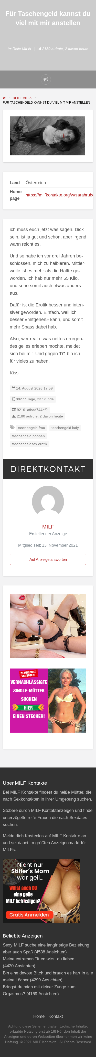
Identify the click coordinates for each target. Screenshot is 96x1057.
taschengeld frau (31, 428)
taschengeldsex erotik (29, 444)
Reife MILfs (22, 49)
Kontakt (55, 1016)
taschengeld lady (65, 428)
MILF (48, 527)
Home (39, 1016)
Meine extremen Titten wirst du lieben (38, 958)
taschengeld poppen (28, 436)
